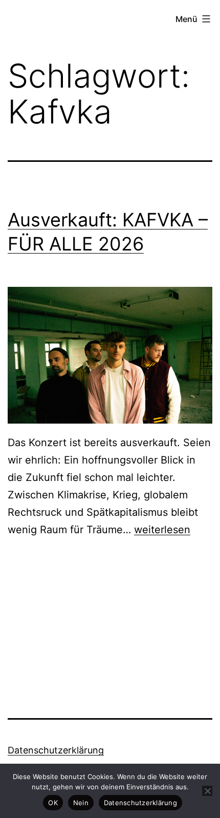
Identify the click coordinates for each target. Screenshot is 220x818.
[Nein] (207, 791)
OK (53, 803)
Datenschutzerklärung (56, 750)
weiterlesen (162, 529)
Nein (81, 803)
